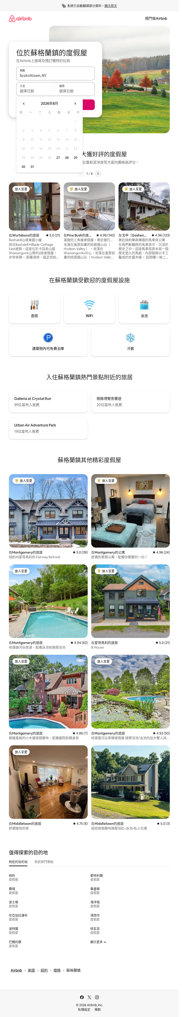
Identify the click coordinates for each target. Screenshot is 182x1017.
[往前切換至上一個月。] (24, 103)
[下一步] (97, 173)
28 (67, 158)
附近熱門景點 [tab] (44, 862)
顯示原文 (111, 6)
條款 (98, 1009)
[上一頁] (81, 173)
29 (75, 158)
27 (58, 158)
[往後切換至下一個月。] (75, 103)
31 (32, 167)
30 (23, 167)
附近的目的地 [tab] (18, 862)
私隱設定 (84, 1009)
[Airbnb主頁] (20, 18)
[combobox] (55, 75)
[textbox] (36, 91)
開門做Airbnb (156, 18)
